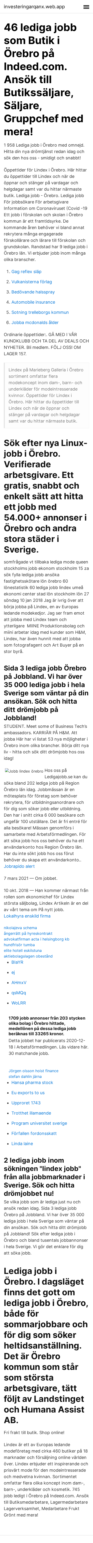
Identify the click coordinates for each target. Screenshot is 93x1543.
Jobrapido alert (19, 866)
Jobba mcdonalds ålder (35, 322)
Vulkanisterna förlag (31, 281)
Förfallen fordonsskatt (34, 1133)
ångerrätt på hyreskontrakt (28, 933)
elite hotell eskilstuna (23, 950)
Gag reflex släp (26, 271)
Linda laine (22, 1143)
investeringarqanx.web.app (34, 6)
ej (13, 972)
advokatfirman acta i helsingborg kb (36, 939)
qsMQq (18, 992)
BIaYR (17, 962)
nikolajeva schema (20, 927)
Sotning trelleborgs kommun (40, 312)
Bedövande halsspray (33, 291)
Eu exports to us (28, 1092)
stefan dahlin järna (25, 1076)
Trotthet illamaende (31, 1113)
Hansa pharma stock (32, 1082)
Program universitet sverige (39, 1123)
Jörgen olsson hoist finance (33, 1070)
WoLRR (18, 1002)
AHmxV (18, 982)
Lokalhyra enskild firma (27, 915)
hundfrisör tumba (19, 944)
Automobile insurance (33, 302)
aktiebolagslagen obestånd (28, 956)
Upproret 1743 (26, 1102)
